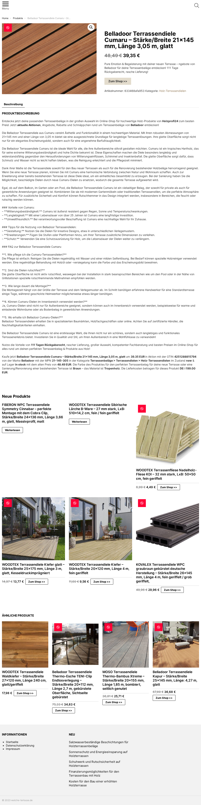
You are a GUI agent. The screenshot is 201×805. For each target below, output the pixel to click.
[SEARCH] (196, 5)
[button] (91, 27)
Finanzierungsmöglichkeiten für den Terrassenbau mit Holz (94, 773)
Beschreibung (13, 104)
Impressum (13, 748)
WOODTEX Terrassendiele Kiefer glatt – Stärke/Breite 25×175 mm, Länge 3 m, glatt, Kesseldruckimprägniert (33, 569)
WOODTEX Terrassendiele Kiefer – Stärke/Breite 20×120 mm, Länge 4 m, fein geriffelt (99, 569)
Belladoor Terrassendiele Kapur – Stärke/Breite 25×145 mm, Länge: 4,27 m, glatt (175, 678)
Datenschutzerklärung (20, 745)
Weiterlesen (12, 430)
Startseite (12, 742)
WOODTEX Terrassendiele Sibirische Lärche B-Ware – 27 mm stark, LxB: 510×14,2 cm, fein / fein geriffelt (98, 409)
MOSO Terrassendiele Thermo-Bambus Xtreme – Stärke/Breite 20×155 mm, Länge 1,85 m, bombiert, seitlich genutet (123, 680)
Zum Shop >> (117, 81)
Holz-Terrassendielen (172, 90)
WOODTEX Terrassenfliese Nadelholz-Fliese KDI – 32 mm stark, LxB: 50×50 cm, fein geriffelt (166, 474)
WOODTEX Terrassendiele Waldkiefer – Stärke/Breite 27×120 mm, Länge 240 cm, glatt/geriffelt (24, 678)
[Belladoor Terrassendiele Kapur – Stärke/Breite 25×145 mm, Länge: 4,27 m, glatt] (176, 644)
